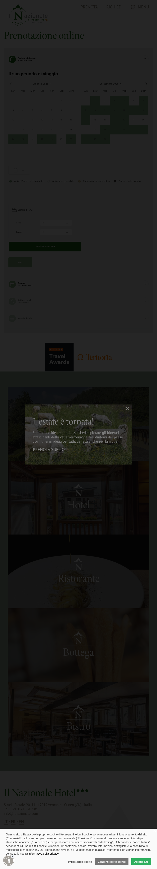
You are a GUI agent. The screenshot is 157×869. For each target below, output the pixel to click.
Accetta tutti (141, 861)
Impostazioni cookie (80, 861)
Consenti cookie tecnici (112, 861)
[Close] (12, 856)
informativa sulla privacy (44, 853)
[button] (9, 860)
